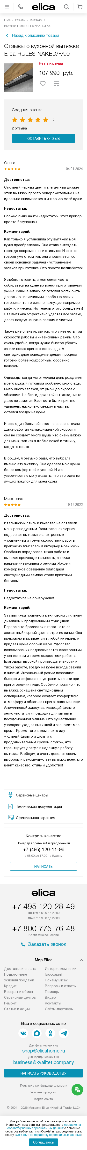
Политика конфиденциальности (43, 1085)
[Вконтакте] (23, 1033)
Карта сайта (43, 1099)
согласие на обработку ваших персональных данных (44, 1126)
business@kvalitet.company (43, 1062)
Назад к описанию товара (35, 35)
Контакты (53, 1003)
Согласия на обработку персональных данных (48, 1135)
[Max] (37, 1033)
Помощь (52, 992)
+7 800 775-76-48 (43, 928)
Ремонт (10, 1003)
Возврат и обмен (18, 992)
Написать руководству (43, 1073)
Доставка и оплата (20, 969)
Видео (50, 997)
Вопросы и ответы (60, 986)
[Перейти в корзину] (80, 7)
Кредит (10, 986)
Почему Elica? (56, 980)
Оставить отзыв (43, 139)
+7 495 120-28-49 (43, 906)
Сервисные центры (20, 997)
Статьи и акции (17, 1009)
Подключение (15, 974)
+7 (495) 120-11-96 (43, 849)
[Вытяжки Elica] (43, 7)
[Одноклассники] (50, 1033)
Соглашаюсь (43, 1142)
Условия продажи (19, 980)
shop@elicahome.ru (43, 1050)
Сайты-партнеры (59, 1009)
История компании (60, 969)
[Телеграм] (64, 1033)
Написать (43, 867)
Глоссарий (53, 974)
